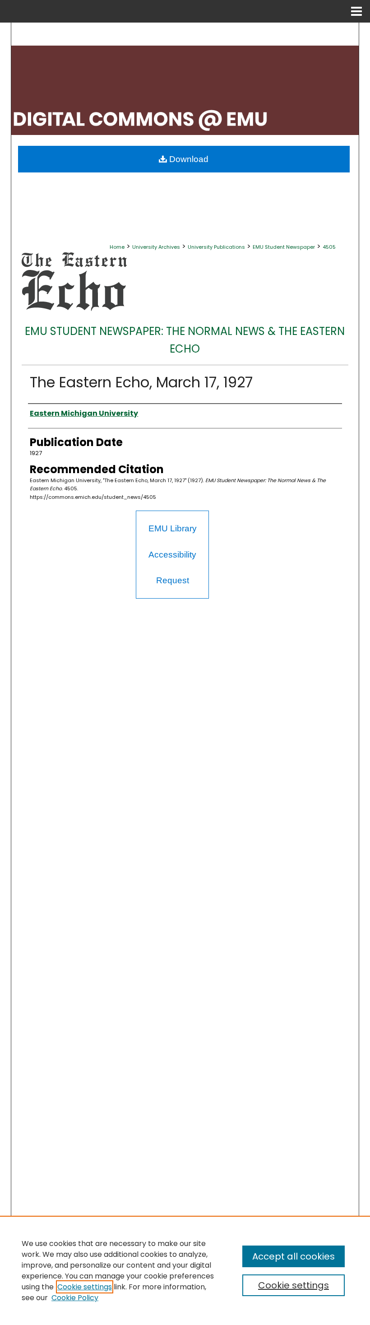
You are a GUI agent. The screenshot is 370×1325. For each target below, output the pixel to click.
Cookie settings (84, 1287)
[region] (185, 1270)
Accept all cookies (293, 1256)
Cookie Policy (74, 1297)
